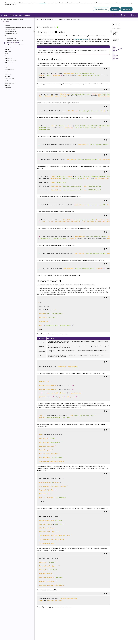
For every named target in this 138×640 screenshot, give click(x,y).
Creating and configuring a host (15, 40)
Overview (7, 25)
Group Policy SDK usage (11, 33)
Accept (114, 9)
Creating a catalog (11, 38)
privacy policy (42, 3)
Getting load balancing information (15, 44)
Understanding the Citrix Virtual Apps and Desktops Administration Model (18, 28)
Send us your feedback (116, 57)
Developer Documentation (20, 15)
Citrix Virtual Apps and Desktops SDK (49, 19)
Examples (7, 36)
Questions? (8, 87)
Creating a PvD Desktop (115, 33)
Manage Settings (101, 9)
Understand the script (116, 40)
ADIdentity (8, 47)
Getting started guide (81, 39)
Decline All (126, 9)
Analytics (7, 49)
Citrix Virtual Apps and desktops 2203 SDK (69, 19)
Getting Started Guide (10, 31)
